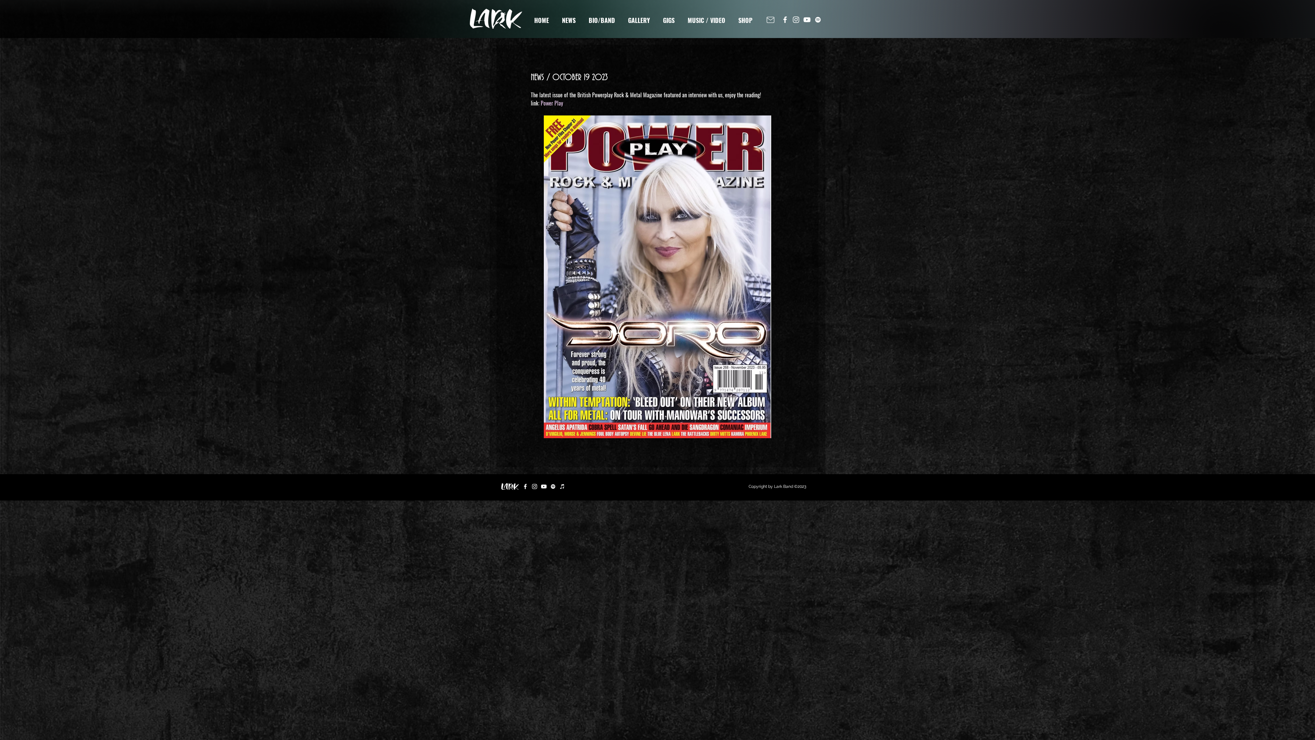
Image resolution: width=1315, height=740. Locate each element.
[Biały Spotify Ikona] (818, 19)
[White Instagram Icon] (796, 19)
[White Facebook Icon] (785, 19)
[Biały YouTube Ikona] (807, 19)
